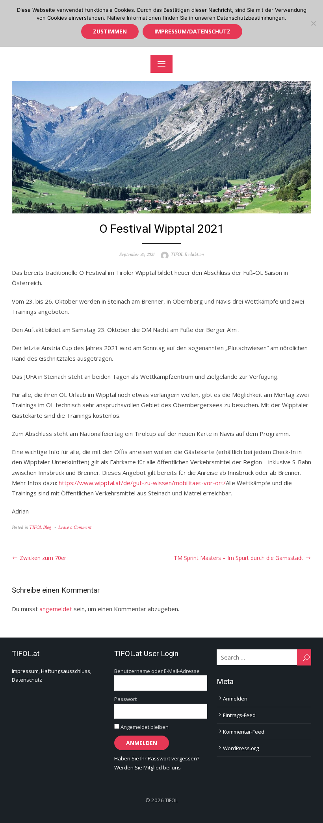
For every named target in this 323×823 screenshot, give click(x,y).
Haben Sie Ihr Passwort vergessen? (156, 758)
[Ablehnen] (313, 23)
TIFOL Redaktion (187, 254)
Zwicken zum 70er (43, 558)
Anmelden (235, 698)
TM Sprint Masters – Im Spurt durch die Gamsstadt (238, 558)
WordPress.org (241, 748)
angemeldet (55, 609)
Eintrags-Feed (239, 715)
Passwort (125, 699)
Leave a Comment (74, 527)
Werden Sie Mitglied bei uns (147, 767)
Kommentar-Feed (243, 731)
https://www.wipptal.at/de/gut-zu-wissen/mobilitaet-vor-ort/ (142, 483)
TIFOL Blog (40, 527)
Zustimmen (110, 31)
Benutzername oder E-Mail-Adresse (157, 671)
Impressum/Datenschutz (192, 31)
